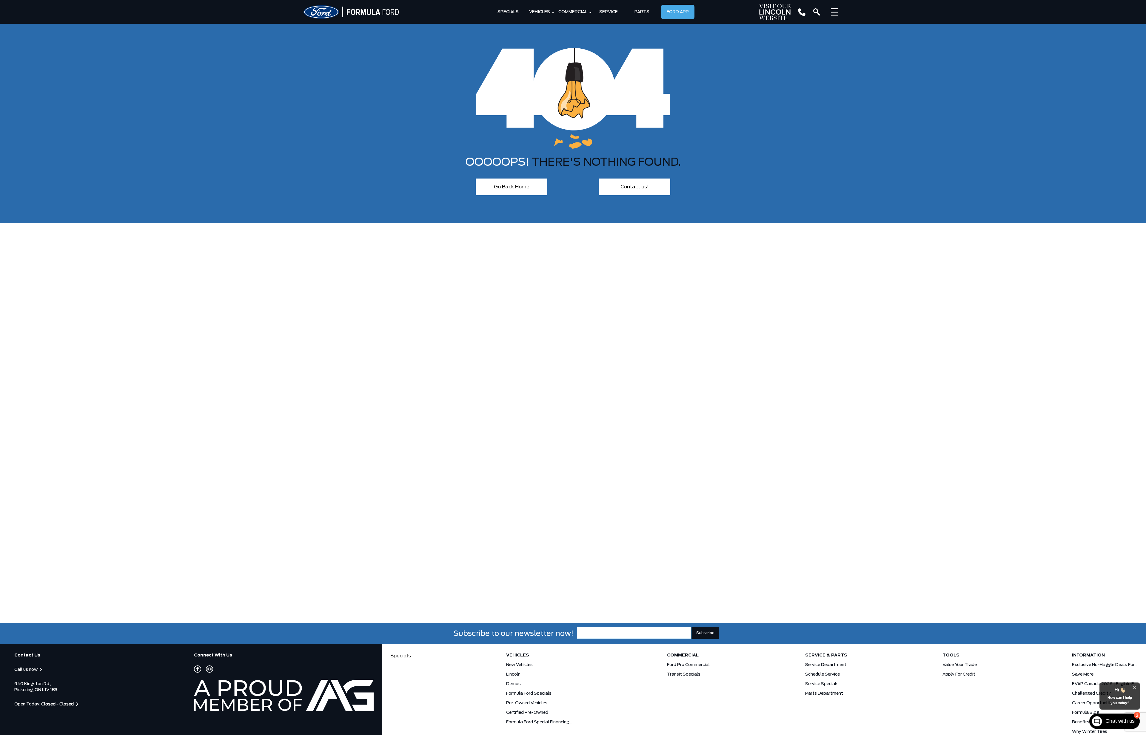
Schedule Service (822, 674)
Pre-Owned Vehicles (526, 703)
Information (1088, 655)
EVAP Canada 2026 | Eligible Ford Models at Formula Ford (1105, 684)
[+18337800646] (802, 12)
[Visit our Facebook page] (197, 669)
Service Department (825, 665)
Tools (950, 655)
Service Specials (822, 684)
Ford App (678, 12)
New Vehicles (519, 665)
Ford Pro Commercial (688, 665)
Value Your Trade (959, 665)
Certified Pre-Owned (527, 713)
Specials (508, 12)
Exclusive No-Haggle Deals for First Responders (1105, 665)
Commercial (572, 12)
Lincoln (513, 674)
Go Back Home (511, 186)
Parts (641, 12)
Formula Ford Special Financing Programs (539, 722)
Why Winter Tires (1089, 732)
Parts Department (824, 693)
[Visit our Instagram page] (207, 669)
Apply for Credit (958, 674)
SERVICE (608, 12)
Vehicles (539, 12)
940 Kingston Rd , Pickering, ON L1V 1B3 (35, 687)
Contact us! (634, 186)
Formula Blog (1085, 713)
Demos (513, 684)
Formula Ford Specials (529, 693)
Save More (1082, 674)
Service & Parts (826, 655)
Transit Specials (683, 674)
